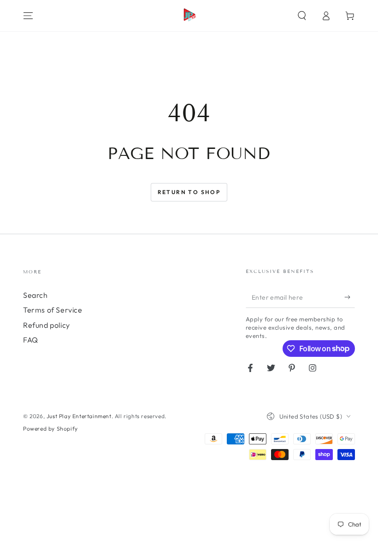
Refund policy (46, 325)
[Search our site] (302, 16)
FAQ (30, 339)
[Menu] (28, 16)
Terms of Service (53, 309)
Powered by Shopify (50, 428)
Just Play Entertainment (79, 416)
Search (35, 295)
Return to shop (189, 192)
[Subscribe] (349, 297)
